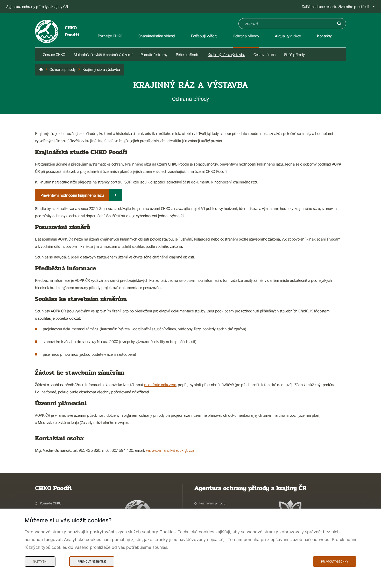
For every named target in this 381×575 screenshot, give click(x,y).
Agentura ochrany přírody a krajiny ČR (37, 6)
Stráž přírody (294, 54)
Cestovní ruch (264, 54)
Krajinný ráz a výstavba (226, 54)
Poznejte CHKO (50, 503)
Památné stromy (153, 54)
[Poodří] (41, 69)
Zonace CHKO (54, 54)
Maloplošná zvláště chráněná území (103, 54)
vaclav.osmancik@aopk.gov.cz (170, 450)
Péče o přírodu (187, 54)
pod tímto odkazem (160, 384)
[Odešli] (339, 23)
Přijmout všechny (334, 561)
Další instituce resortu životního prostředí (335, 6)
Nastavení (40, 561)
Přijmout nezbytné (91, 561)
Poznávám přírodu (212, 503)
